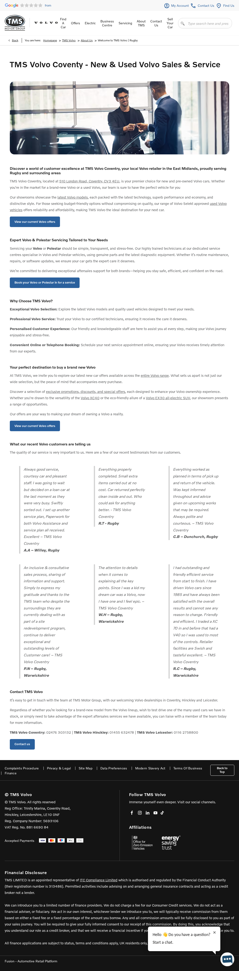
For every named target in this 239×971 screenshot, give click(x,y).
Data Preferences (113, 768)
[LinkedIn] (147, 813)
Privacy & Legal (59, 768)
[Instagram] (140, 813)
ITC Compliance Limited (98, 880)
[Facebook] (132, 813)
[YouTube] (155, 813)
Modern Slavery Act (150, 768)
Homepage (50, 40)
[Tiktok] (162, 813)
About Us (87, 40)
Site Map (85, 768)
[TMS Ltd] (15, 23)
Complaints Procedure (22, 768)
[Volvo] (46, 23)
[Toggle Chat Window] (227, 959)
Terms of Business (187, 768)
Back (15, 40)
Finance (11, 773)
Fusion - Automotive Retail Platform (31, 961)
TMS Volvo (69, 40)
